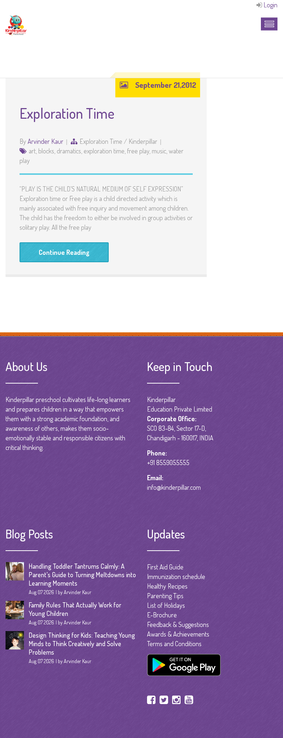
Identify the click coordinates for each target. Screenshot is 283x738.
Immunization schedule (176, 576)
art (32, 151)
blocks (46, 151)
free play (138, 151)
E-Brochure (162, 615)
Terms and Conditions (174, 644)
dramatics (69, 151)
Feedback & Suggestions (178, 624)
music (159, 151)
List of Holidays (166, 605)
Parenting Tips (165, 596)
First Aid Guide (165, 567)
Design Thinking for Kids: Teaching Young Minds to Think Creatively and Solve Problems (82, 643)
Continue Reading (64, 252)
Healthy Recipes (167, 586)
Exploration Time (67, 113)
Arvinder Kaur (45, 141)
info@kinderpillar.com (174, 487)
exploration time (101, 141)
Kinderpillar (143, 141)
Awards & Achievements (178, 634)
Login (270, 5)
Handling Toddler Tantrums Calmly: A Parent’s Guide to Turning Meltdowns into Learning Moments (82, 574)
